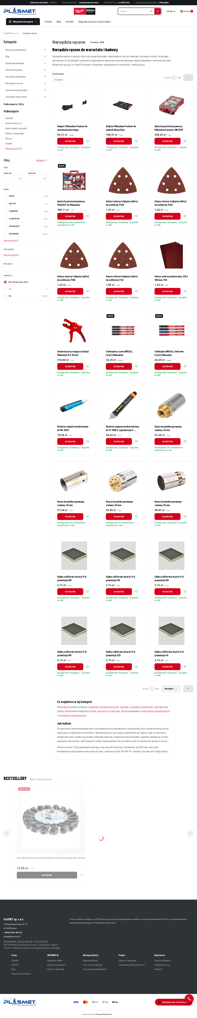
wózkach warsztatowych (73, 715)
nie (9, 296)
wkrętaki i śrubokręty (130, 706)
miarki (93, 711)
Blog (14, 969)
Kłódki (8, 143)
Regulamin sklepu (55, 960)
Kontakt (15, 960)
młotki (60, 711)
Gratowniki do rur (13, 123)
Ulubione (158, 969)
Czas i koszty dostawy (92, 965)
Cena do (32, 173)
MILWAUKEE (14, 226)
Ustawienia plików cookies (131, 965)
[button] (157, 11)
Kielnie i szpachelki (14, 133)
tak (10, 289)
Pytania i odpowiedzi (127, 960)
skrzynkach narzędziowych (156, 711)
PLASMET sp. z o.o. (11, 33)
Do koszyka (70, 141)
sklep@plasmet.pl (12, 936)
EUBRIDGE (13, 211)
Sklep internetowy (96, 1014)
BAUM (11, 196)
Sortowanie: (58, 73)
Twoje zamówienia (162, 960)
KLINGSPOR (14, 218)
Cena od (7, 173)
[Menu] (23, 21)
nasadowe (93, 706)
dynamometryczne (109, 706)
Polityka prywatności (56, 965)
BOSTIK (12, 203)
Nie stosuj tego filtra (18, 282)
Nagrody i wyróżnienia (21, 973)
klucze (67, 706)
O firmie (15, 965)
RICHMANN (14, 233)
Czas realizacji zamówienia (95, 969)
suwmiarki (115, 711)
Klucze (8, 138)
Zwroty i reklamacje (55, 969)
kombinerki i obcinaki (152, 706)
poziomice (102, 711)
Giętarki (9, 118)
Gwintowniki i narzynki (16, 128)
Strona (167, 78)
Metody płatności (90, 960)
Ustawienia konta (161, 965)
